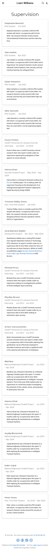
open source (37, 545)
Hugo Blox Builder (19, 545)
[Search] (43, 3)
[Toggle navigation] (3, 3)
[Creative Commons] (25, 540)
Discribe (10, 182)
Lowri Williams (25, 3)
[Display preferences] (47, 3)
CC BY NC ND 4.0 (39, 535)
